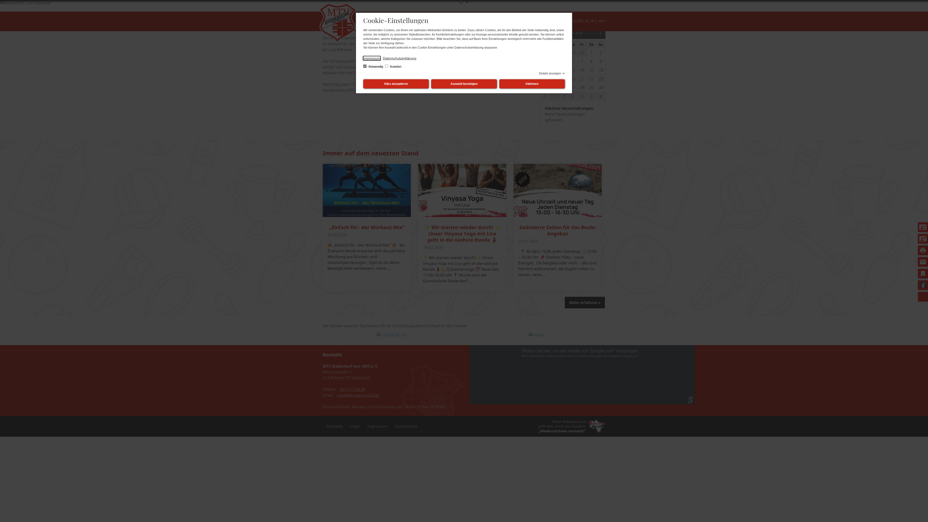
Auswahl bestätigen (464, 84)
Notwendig (376, 66)
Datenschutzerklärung (399, 58)
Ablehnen (531, 84)
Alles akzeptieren (396, 84)
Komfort (395, 66)
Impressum (371, 58)
